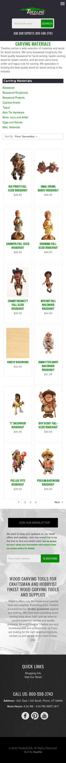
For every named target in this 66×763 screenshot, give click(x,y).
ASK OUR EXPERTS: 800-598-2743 (33, 33)
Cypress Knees (11, 102)
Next (57, 502)
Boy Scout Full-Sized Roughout (48, 425)
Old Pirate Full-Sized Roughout (17, 188)
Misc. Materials (11, 127)
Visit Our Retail (33, 677)
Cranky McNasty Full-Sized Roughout (18, 304)
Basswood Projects (14, 97)
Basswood (8, 87)
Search (47, 23)
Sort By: (9, 136)
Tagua (6, 107)
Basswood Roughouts (15, 92)
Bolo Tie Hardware (13, 112)
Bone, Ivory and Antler (15, 117)
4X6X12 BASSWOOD (18, 362)
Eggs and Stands (12, 122)
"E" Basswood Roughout (18, 425)
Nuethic (37, 752)
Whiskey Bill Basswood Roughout (48, 304)
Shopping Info (33, 673)
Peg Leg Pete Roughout (17, 482)
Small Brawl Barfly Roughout (48, 188)
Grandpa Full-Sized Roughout (17, 245)
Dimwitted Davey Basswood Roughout (48, 366)
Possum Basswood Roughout (48, 482)
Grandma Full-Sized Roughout (48, 245)
